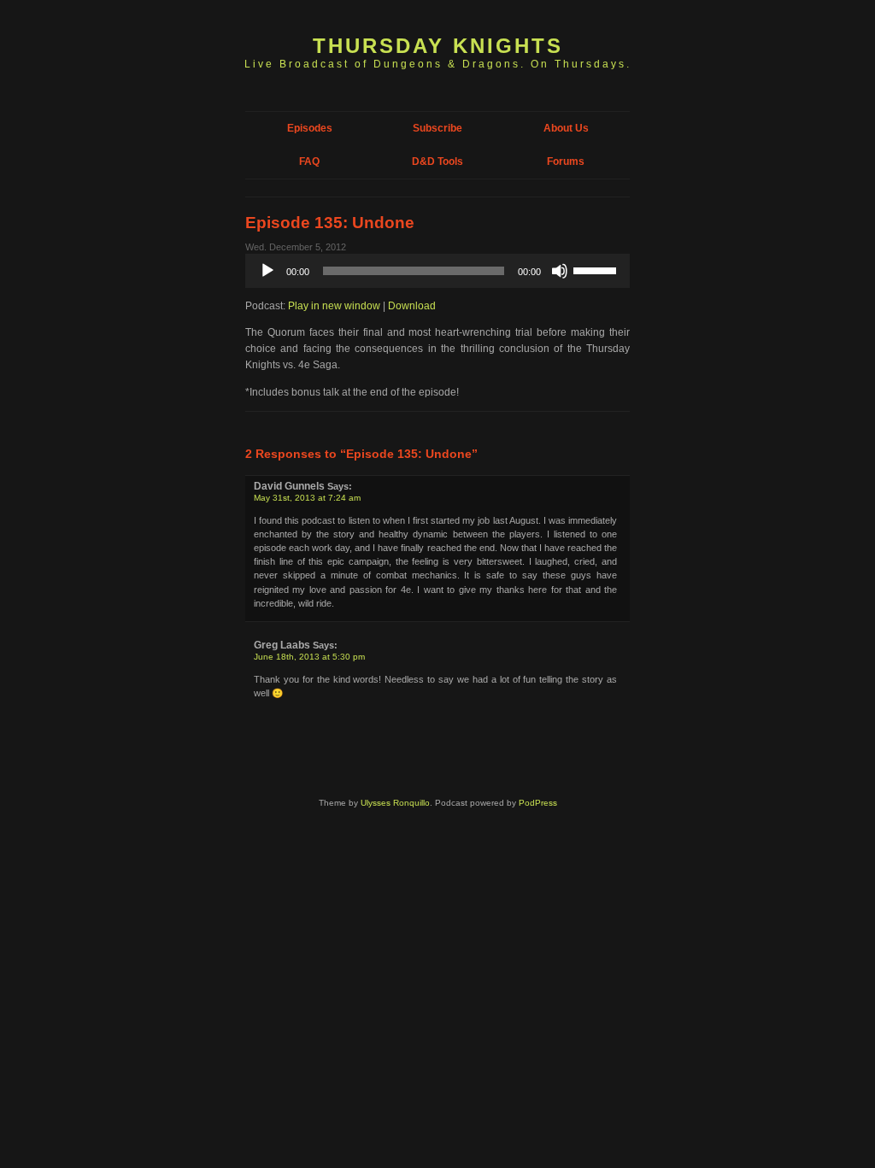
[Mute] (559, 270)
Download (412, 306)
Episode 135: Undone (329, 223)
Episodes (309, 128)
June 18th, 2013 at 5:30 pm (309, 656)
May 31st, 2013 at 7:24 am (307, 497)
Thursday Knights (438, 45)
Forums (565, 161)
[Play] (267, 270)
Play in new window (334, 306)
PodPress (538, 802)
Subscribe (437, 128)
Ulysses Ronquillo (395, 802)
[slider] (597, 269)
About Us (566, 128)
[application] (437, 271)
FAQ (309, 161)
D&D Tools (437, 161)
